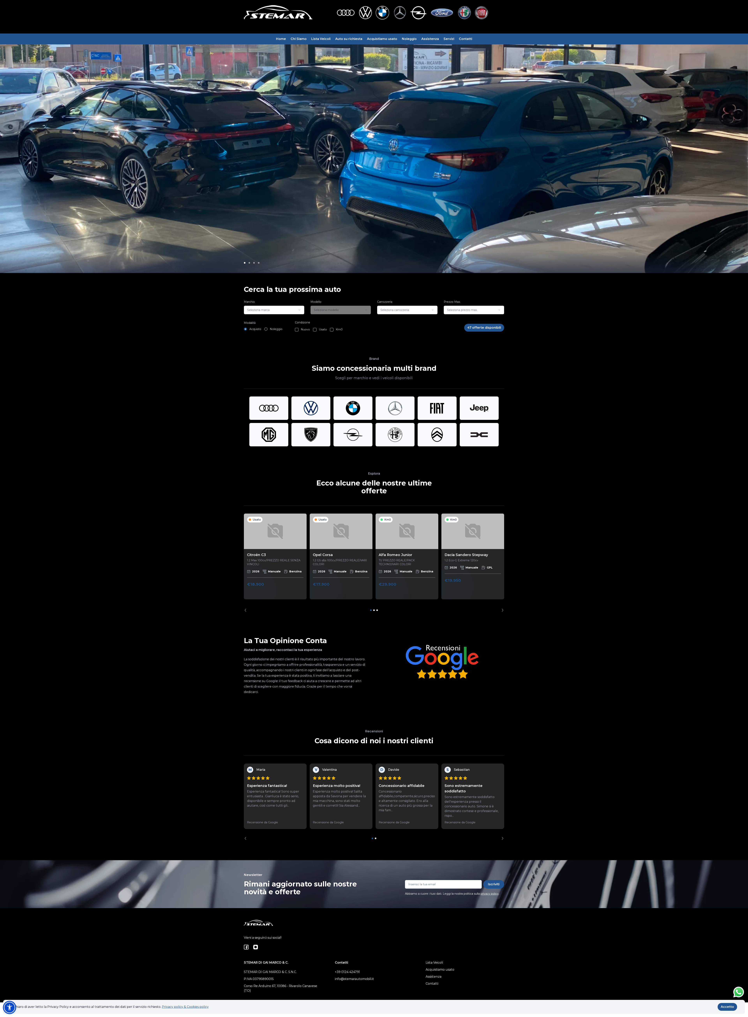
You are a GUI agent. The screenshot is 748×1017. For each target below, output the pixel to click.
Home (281, 39)
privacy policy (490, 893)
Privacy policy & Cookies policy (185, 1007)
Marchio (249, 302)
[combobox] (274, 310)
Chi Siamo (299, 39)
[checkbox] (296, 329)
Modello (315, 302)
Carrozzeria (384, 302)
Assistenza (430, 39)
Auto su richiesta (348, 39)
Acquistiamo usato (382, 39)
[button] (9, 1007)
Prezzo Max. (452, 302)
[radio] (245, 329)
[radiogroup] (263, 329)
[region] (374, 563)
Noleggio (409, 39)
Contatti (465, 39)
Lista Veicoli (321, 39)
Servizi (449, 39)
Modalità (250, 323)
